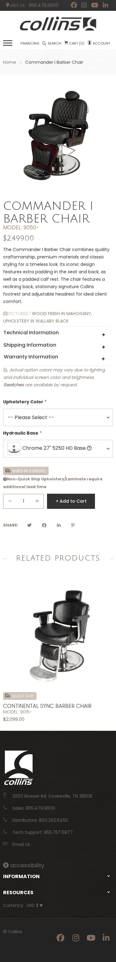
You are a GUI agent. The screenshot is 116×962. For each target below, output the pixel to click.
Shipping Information (29, 345)
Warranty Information (31, 356)
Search (54, 43)
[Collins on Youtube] (94, 5)
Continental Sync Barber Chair (47, 706)
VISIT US (17, 5)
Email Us (21, 844)
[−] (10, 502)
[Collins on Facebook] (74, 5)
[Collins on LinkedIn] (105, 5)
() (76, 43)
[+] (37, 502)
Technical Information (31, 332)
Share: (10, 525)
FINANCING (29, 43)
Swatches (13, 385)
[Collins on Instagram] (84, 5)
